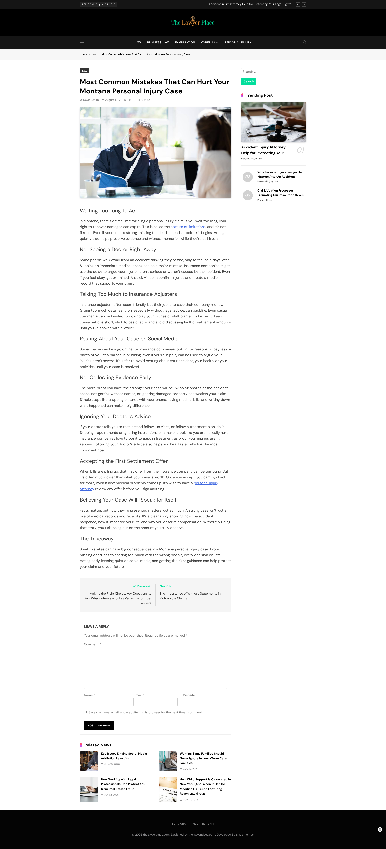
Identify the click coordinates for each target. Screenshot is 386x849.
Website (189, 695)
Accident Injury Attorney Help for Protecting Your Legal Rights (250, 4)
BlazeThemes (245, 834)
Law (137, 42)
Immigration (185, 42)
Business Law (158, 42)
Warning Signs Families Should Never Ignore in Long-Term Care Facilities (203, 758)
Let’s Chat (179, 823)
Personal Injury (238, 42)
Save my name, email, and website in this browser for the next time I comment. (146, 712)
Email (138, 695)
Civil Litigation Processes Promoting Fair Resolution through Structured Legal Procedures (281, 194)
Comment (92, 644)
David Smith (91, 100)
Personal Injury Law (251, 158)
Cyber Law (210, 42)
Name (89, 695)
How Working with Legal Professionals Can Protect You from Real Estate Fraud (123, 784)
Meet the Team (203, 823)
